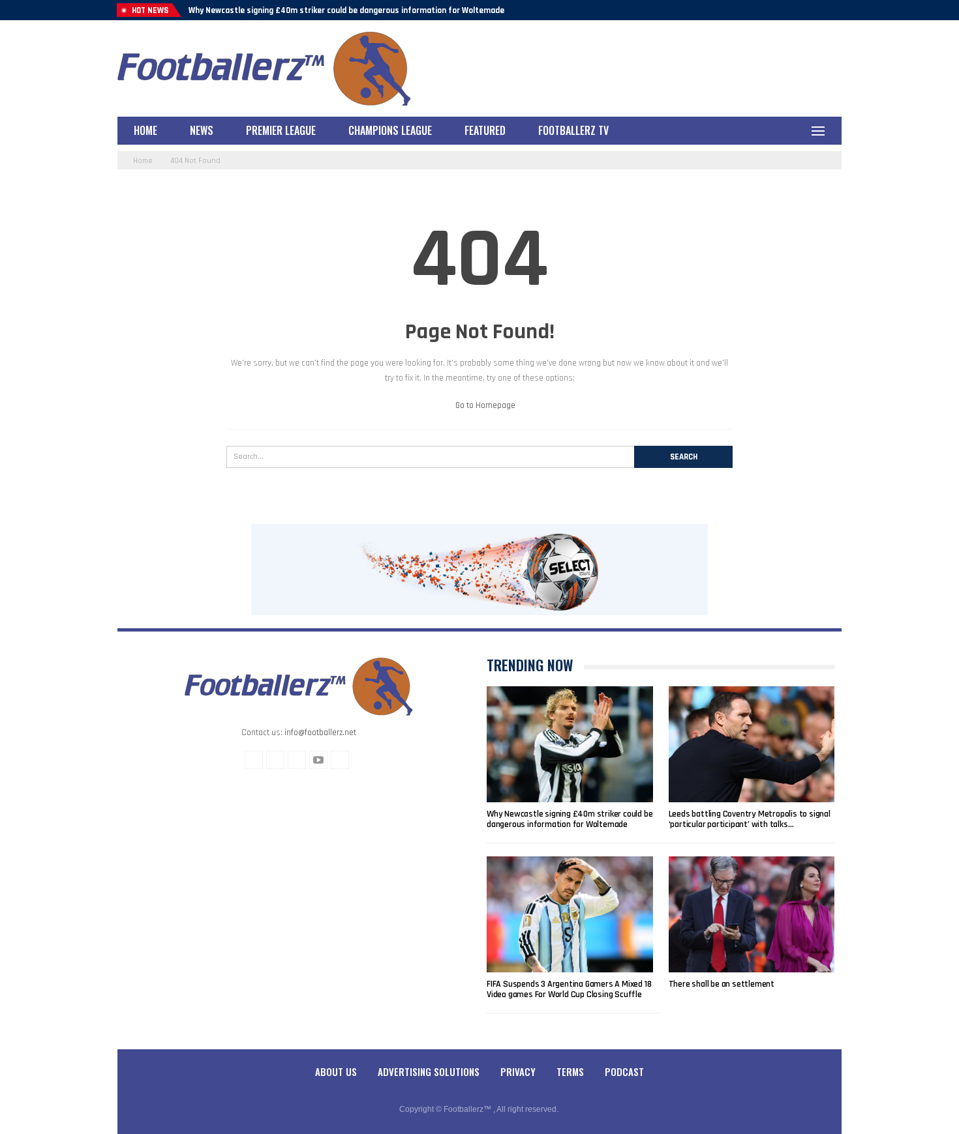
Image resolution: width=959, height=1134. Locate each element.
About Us (336, 1071)
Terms (570, 1071)
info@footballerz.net (320, 732)
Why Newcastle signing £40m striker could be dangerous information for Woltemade (346, 10)
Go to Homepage (484, 405)
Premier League (281, 130)
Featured (485, 130)
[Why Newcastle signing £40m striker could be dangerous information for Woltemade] (570, 744)
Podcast (624, 1071)
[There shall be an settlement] (752, 914)
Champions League (390, 130)
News (201, 130)
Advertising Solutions (429, 1071)
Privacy (518, 1071)
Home (145, 130)
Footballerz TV (573, 130)
